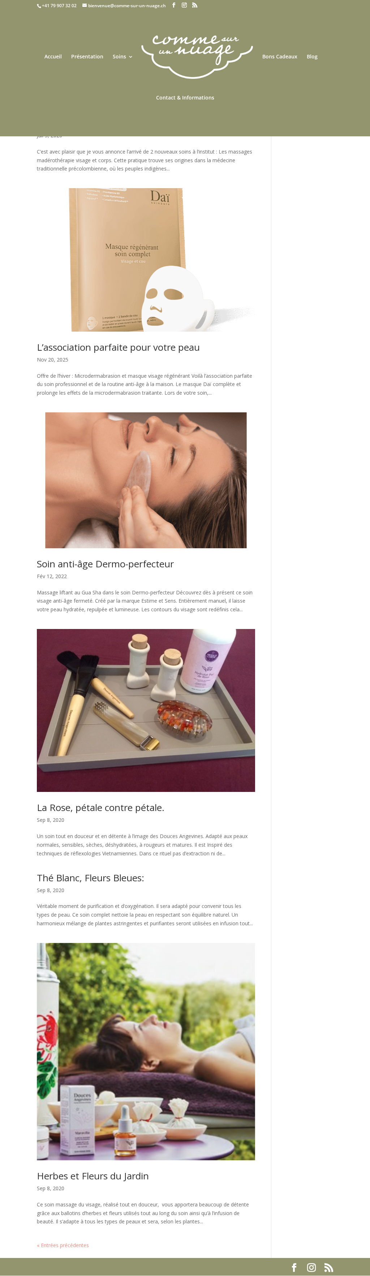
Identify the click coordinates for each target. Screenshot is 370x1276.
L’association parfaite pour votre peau (118, 347)
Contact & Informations (185, 98)
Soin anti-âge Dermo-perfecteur (105, 563)
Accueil (53, 57)
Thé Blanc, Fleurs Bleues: (90, 877)
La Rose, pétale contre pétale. (100, 807)
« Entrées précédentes (63, 1245)
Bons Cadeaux (279, 57)
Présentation (87, 57)
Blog (312, 57)
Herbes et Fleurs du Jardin (93, 1175)
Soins (119, 57)
